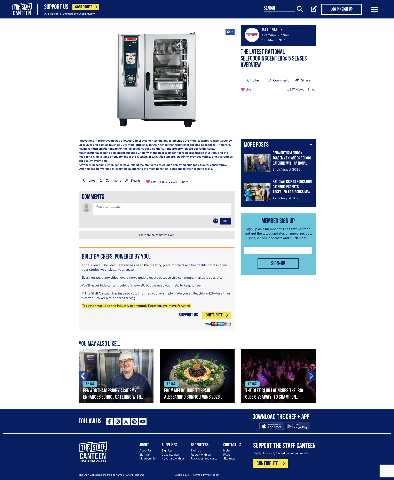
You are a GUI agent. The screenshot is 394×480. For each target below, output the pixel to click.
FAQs (226, 455)
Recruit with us (201, 455)
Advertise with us (173, 459)
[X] (126, 421)
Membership (147, 459)
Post (226, 221)
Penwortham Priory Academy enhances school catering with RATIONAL (292, 158)
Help (226, 451)
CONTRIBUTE (83, 7)
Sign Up (144, 455)
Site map (229, 459)
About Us (145, 451)
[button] (278, 145)
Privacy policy (211, 475)
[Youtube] (143, 421)
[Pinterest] (134, 421)
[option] (157, 81)
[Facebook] (109, 421)
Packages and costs (204, 459)
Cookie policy (182, 475)
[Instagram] (117, 421)
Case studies (170, 455)
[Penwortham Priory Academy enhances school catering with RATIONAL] (116, 376)
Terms (196, 475)
